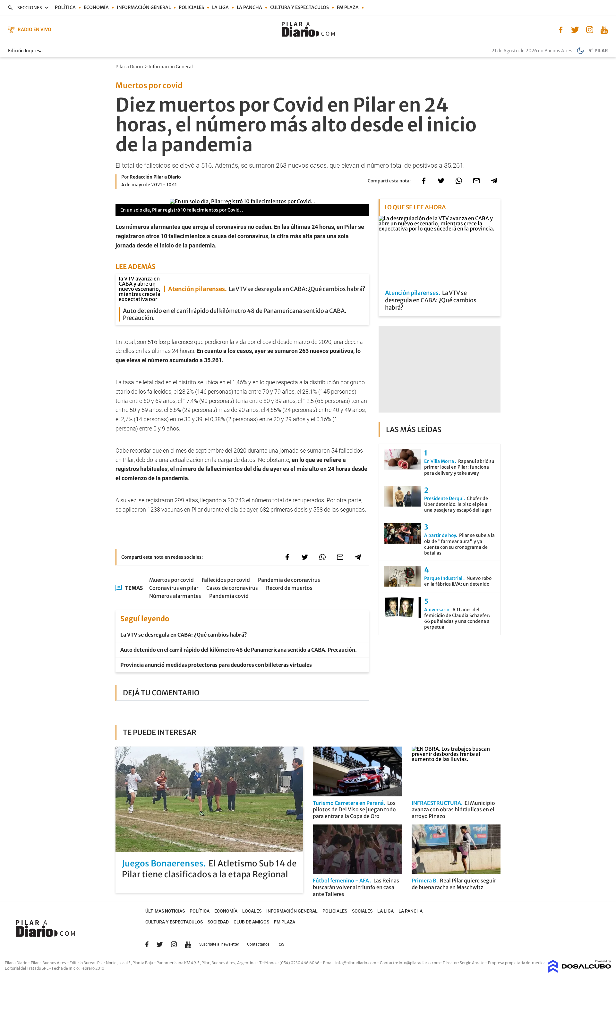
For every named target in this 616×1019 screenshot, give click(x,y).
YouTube (188, 944)
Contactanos (258, 944)
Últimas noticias (165, 911)
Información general (144, 7)
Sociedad (218, 921)
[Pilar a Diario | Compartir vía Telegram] (494, 180)
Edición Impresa (25, 51)
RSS (281, 944)
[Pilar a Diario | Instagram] (590, 29)
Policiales (191, 7)
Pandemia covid (229, 596)
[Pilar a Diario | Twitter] (575, 29)
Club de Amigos (251, 921)
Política (65, 7)
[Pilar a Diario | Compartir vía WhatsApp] (458, 180)
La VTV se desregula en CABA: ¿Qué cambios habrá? (183, 634)
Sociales (362, 911)
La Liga (220, 7)
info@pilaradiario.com (419, 962)
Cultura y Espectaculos (299, 7)
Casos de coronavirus (232, 588)
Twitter (160, 944)
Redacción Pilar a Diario (155, 177)
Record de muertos (289, 588)
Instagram (174, 944)
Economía (96, 7)
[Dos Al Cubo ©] (579, 971)
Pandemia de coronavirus (289, 580)
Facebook (147, 944)
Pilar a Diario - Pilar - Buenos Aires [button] (36, 962)
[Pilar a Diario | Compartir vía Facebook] (423, 180)
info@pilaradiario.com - (357, 962)
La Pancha (249, 7)
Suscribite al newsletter (219, 944)
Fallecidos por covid (226, 580)
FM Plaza (348, 7)
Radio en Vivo (34, 29)
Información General (171, 67)
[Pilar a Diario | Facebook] (561, 29)
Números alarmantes (175, 596)
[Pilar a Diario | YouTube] (604, 29)
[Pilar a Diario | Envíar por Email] (476, 180)
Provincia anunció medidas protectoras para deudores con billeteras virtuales (216, 665)
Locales (251, 911)
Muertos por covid (171, 580)
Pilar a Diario (130, 67)
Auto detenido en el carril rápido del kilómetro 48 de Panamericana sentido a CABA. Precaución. (238, 650)
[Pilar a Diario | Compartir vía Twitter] (441, 180)
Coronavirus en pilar (173, 588)
